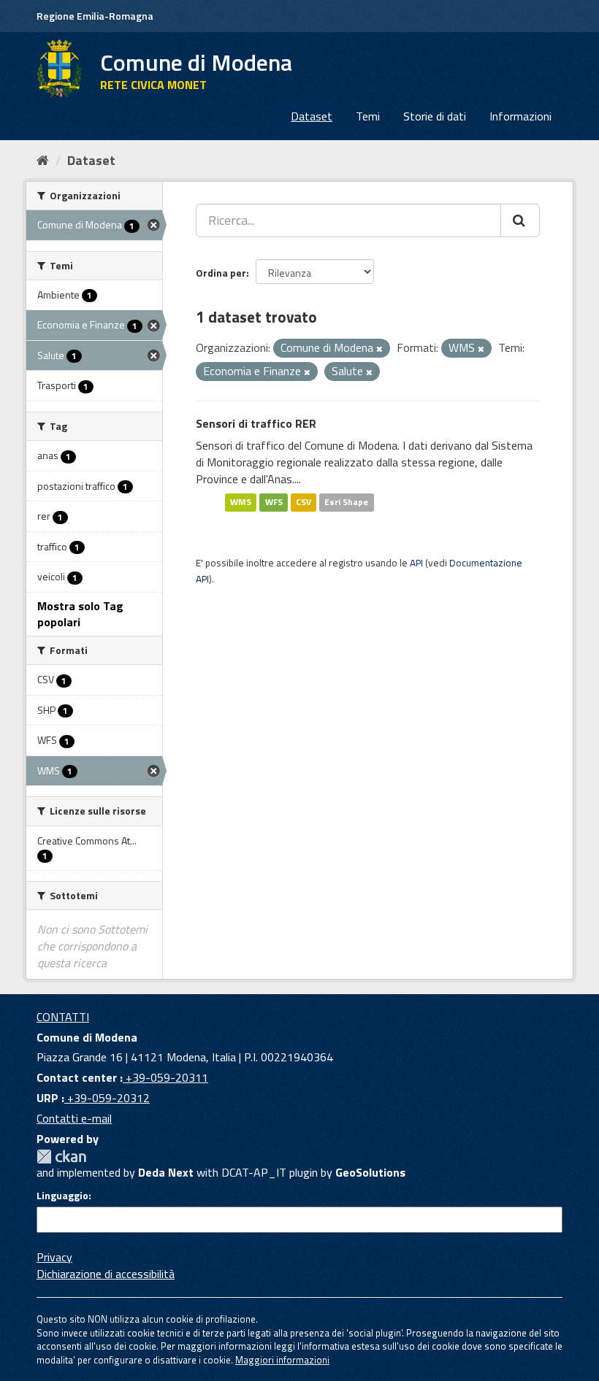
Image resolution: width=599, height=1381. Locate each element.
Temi (368, 116)
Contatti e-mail (74, 1118)
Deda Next (166, 1172)
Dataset (311, 116)
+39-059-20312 (107, 1098)
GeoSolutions (370, 1172)
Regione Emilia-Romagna (95, 15)
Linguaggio (62, 1195)
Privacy (54, 1257)
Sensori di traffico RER (256, 423)
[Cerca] (520, 220)
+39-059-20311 (165, 1077)
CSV (303, 502)
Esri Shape (346, 502)
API (416, 562)
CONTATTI (63, 1017)
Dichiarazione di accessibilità (106, 1273)
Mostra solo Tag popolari (80, 614)
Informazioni (520, 116)
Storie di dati (434, 116)
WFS (274, 502)
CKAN (61, 1156)
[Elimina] (379, 349)
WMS (240, 502)
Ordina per (221, 272)
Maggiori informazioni (282, 1360)
